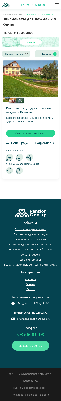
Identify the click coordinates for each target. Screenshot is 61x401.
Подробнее (43, 143)
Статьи (30, 289)
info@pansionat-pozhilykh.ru (33, 319)
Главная (6, 14)
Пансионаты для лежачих (30, 239)
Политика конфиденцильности (30, 388)
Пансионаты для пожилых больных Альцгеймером (30, 252)
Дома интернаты (30, 259)
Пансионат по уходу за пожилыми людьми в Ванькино (29, 110)
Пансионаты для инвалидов (31, 234)
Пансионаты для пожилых (30, 229)
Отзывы (30, 284)
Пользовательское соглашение (30, 394)
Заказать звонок (30, 345)
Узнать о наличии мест (30, 133)
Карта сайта (30, 381)
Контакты (30, 279)
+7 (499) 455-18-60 (33, 5)
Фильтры (48, 53)
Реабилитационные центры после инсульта (30, 264)
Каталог (18, 14)
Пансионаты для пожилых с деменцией (31, 244)
